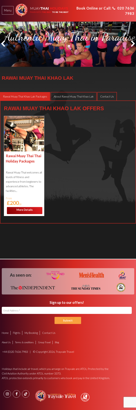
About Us (6, 342)
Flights (16, 332)
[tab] (8, 10)
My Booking (31, 332)
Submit (68, 320)
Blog (57, 342)
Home (5, 332)
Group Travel (44, 342)
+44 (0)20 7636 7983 (15, 351)
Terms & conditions (24, 342)
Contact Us (48, 332)
